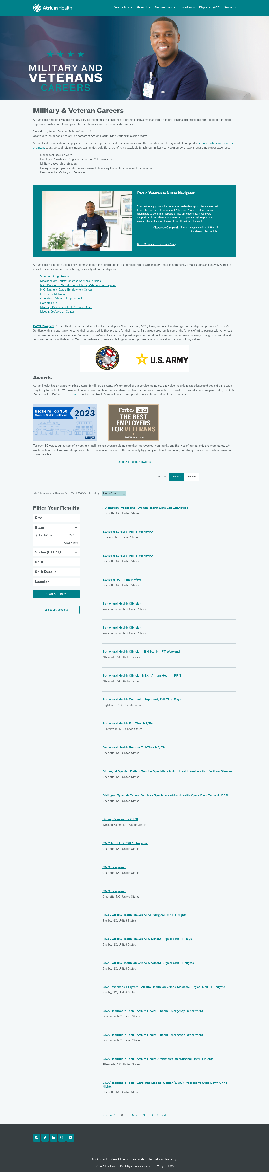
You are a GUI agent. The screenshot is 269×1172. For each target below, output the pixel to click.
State (39, 527)
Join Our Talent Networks (134, 462)
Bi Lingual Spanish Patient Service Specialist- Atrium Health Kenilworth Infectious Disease (167, 771)
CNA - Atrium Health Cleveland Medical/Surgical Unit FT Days (147, 939)
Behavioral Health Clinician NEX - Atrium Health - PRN (141, 675)
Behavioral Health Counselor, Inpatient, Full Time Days (141, 699)
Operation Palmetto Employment (61, 298)
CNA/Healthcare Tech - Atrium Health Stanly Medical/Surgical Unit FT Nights (158, 1059)
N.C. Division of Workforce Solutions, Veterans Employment (78, 285)
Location (191, 477)
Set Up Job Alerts (57, 610)
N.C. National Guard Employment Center (66, 289)
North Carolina (111, 493)
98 (152, 1115)
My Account (99, 1159)
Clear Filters (71, 543)
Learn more (71, 394)
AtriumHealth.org (166, 1159)
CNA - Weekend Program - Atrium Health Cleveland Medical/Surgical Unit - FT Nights (163, 987)
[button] (36, 1138)
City (38, 518)
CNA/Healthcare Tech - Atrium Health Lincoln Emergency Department (152, 1011)
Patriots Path (48, 303)
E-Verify (159, 1166)
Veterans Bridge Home (54, 276)
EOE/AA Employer (105, 1166)
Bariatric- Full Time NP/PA (121, 580)
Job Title (176, 477)
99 (158, 1115)
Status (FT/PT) (48, 552)
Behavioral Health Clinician (121, 603)
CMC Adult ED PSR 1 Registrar (125, 843)
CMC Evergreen (114, 867)
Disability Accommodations (135, 1166)
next (163, 1115)
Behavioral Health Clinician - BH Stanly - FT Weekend (141, 651)
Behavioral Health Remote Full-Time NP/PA (133, 747)
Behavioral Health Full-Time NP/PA (127, 723)
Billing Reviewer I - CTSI (120, 819)
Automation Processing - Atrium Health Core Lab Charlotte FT (146, 508)
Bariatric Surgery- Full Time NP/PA (127, 532)
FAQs (171, 1166)
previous (107, 1115)
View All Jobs (119, 1159)
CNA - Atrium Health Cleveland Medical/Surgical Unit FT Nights (148, 963)
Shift (39, 562)
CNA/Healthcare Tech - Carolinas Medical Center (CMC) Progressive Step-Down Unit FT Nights (166, 1085)
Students (230, 7)
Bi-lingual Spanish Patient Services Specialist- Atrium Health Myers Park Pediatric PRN (165, 795)
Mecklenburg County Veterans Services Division (70, 281)
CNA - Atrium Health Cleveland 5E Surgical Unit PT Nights (144, 915)
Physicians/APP (209, 7)
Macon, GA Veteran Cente (56, 311)
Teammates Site (141, 1159)
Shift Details (45, 572)
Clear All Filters (56, 594)
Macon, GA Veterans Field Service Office (66, 307)
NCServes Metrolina (53, 294)
